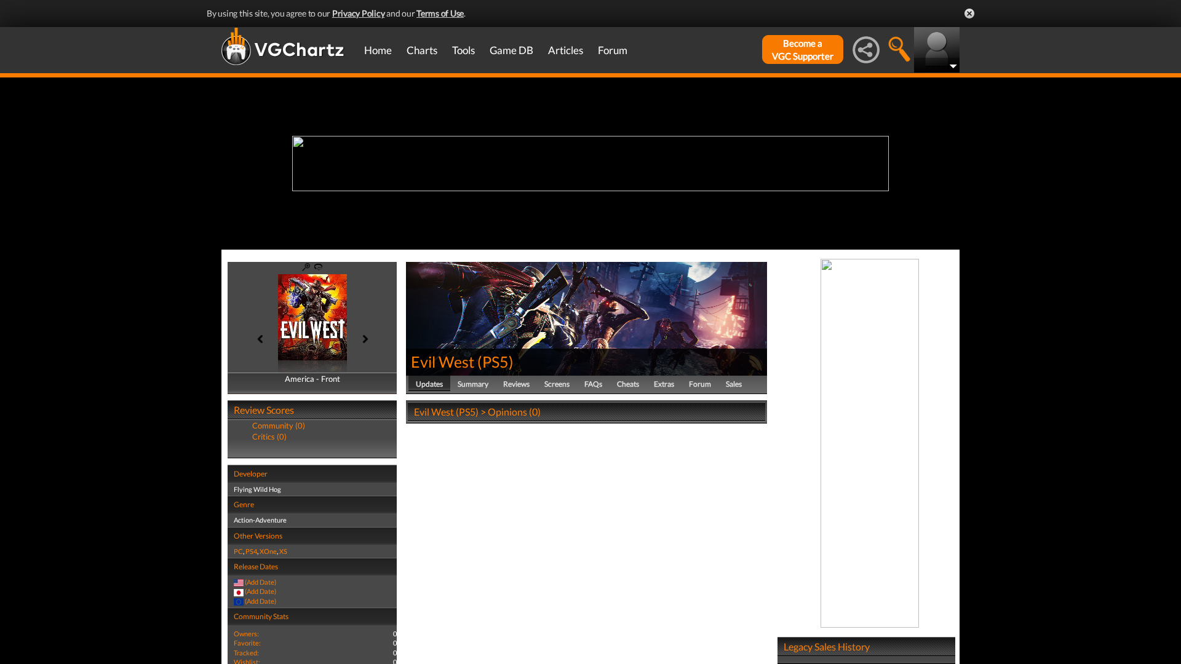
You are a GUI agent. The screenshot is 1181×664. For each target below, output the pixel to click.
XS (283, 551)
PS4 (251, 551)
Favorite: (247, 643)
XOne (268, 551)
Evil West (442, 361)
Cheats (628, 384)
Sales (734, 384)
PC (238, 551)
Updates (429, 384)
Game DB (511, 50)
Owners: (246, 634)
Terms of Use (440, 13)
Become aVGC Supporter (802, 49)
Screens (557, 384)
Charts (422, 50)
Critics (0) (269, 436)
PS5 (495, 361)
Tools (463, 50)
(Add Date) (260, 582)
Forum (612, 50)
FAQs (593, 384)
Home (378, 50)
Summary (473, 384)
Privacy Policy (358, 13)
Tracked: (246, 653)
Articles (565, 50)
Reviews (516, 384)
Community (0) (278, 425)
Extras (664, 384)
